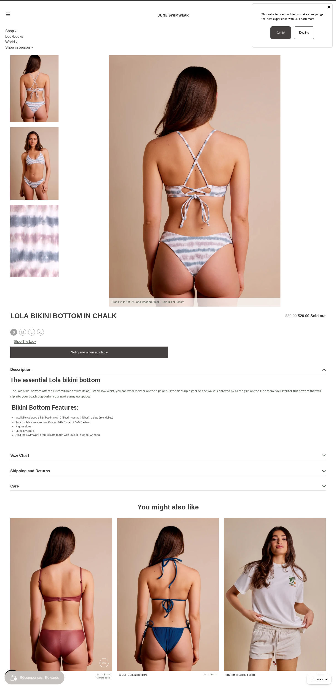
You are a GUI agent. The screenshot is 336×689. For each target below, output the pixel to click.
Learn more (307, 19)
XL (40, 332)
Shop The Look (25, 341)
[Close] (329, 7)
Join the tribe (168, 492)
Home (14, 43)
